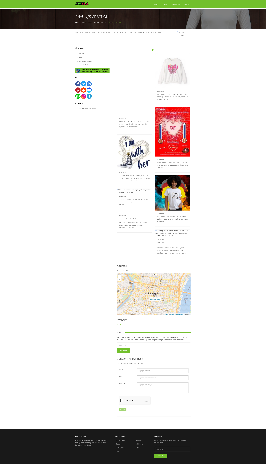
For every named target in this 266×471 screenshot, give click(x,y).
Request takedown (84, 65)
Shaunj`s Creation (155, 299)
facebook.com (122, 325)
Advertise (139, 440)
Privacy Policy (120, 448)
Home (156, 4)
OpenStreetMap (180, 314)
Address (81, 53)
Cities (165, 4)
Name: (121, 369)
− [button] (119, 279)
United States (87, 22)
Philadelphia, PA (100, 22)
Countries (176, 4)
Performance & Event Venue (87, 108)
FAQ (117, 451)
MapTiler (172, 314)
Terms (118, 444)
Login (186, 4)
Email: (121, 377)
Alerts (81, 57)
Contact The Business (85, 61)
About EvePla (120, 440)
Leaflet (166, 314)
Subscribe (123, 350)
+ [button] (119, 276)
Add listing (139, 444)
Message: (122, 383)
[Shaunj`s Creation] (154, 295)
